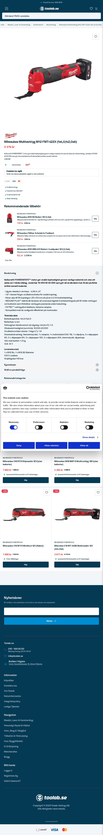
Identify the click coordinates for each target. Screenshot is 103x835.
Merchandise (10, 751)
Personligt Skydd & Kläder (17, 725)
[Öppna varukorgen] (96, 8)
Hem (2, 25)
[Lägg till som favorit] (91, 8)
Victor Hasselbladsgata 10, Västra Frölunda (25, 664)
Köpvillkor (9, 680)
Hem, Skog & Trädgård (15, 730)
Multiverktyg (51, 25)
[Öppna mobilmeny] (6, 8)
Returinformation (12, 696)
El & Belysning (11, 746)
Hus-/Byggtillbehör (13, 741)
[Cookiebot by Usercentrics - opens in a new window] (88, 388)
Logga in (8, 770)
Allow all (84, 445)
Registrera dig (11, 775)
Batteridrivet (38, 25)
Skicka (49, 621)
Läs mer (7, 158)
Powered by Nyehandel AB (52, 821)
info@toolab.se (15, 656)
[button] (98, 16)
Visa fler (8, 260)
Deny (18, 445)
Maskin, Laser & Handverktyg (19, 25)
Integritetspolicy (12, 701)
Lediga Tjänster (11, 706)
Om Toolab (9, 690)
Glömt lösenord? (12, 780)
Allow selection (51, 445)
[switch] (39, 427)
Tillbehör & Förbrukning (16, 735)
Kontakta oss (10, 685)
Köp (95, 218)
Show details (88, 437)
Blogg (7, 756)
